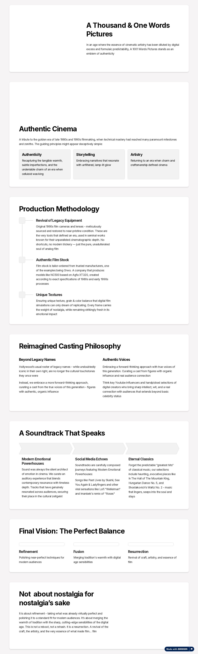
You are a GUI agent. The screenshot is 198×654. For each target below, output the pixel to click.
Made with (171, 649)
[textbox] (99, 327)
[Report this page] (191, 649)
